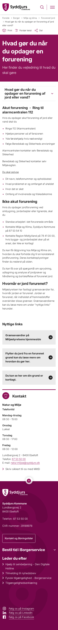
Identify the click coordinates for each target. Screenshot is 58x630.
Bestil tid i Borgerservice (23, 550)
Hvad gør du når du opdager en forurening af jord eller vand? (25, 93)
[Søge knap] (42, 7)
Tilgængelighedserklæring (21, 582)
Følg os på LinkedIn (20, 612)
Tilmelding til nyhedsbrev (20, 573)
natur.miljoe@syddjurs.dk (25, 462)
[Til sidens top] (29, 480)
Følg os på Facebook (21, 617)
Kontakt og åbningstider (19, 538)
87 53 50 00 (19, 459)
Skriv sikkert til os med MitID (22, 469)
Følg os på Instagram (21, 608)
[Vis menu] (52, 7)
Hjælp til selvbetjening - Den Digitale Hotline (27, 566)
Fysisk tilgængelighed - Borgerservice (28, 578)
